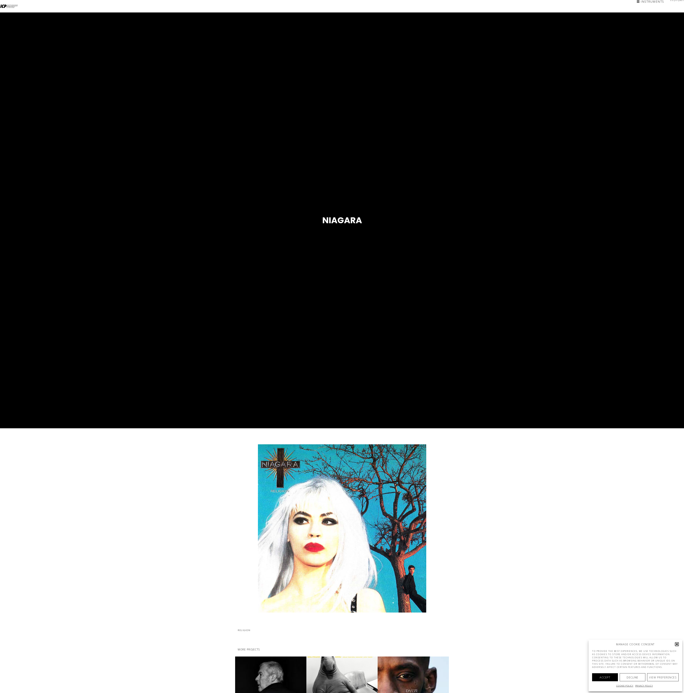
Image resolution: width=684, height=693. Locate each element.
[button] (677, 644)
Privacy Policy (644, 685)
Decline (632, 677)
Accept (605, 677)
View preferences (663, 677)
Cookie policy (624, 685)
